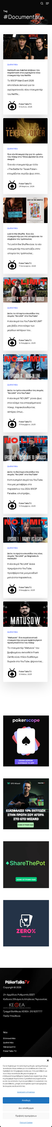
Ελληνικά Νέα (9, 1038)
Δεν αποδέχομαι (26, 1108)
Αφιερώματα (9, 1046)
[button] (47, 1060)
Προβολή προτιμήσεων (26, 1116)
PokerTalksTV (25, 104)
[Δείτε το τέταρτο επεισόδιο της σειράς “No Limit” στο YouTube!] (25, 314)
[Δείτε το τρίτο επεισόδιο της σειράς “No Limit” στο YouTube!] (25, 393)
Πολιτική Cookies (26, 1122)
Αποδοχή (26, 1100)
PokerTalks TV (10, 1051)
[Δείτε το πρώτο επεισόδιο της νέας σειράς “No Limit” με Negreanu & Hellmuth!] (25, 557)
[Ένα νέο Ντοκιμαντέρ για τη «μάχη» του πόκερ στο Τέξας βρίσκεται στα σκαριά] (25, 156)
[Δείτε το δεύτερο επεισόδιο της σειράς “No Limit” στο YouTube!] (25, 475)
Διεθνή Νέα (12, 64)
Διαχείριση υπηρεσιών (26, 1092)
